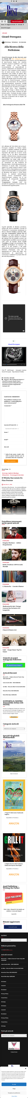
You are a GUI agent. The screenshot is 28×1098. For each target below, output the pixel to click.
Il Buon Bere (5, 475)
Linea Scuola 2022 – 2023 (9, 682)
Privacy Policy (14, 1096)
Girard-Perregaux (11, 36)
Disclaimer (4, 989)
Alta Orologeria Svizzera (16, 379)
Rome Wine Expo (7, 694)
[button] (25, 1068)
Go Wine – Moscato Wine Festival (11, 686)
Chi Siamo (3, 981)
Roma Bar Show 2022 (8, 690)
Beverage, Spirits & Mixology (10, 473)
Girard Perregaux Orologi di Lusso (12, 383)
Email (6, 439)
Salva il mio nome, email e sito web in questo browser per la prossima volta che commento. (15, 456)
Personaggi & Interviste (17, 475)
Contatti (3, 985)
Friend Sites (4, 997)
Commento (8, 405)
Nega (14, 1088)
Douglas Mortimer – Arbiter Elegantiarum (12, 543)
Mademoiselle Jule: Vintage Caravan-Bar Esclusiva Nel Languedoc (12, 608)
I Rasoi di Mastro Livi (10, 630)
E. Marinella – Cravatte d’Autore (13, 586)
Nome (6, 432)
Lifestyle (4, 33)
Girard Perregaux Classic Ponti (11, 381)
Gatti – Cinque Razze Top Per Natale (12, 651)
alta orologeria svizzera (19, 59)
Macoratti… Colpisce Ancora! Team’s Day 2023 (13, 958)
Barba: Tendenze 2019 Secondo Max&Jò (13, 565)
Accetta (14, 1084)
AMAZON (14, 823)
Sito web (6, 447)
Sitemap (3, 1001)
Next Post (5, 469)
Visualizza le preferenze (14, 1093)
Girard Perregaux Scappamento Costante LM (11, 385)
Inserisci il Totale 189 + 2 (11, 425)
